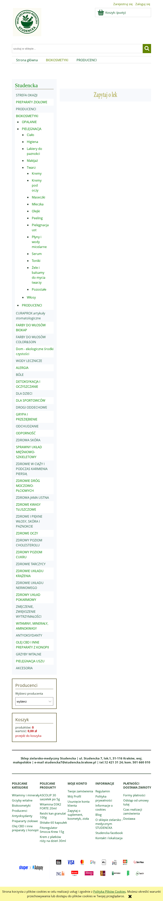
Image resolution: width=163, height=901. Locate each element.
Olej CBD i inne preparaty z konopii (25, 828)
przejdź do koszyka (28, 736)
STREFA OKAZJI (26, 95)
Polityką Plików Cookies (109, 891)
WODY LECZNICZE (29, 361)
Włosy (31, 297)
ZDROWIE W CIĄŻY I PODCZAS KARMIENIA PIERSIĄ (32, 469)
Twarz (31, 167)
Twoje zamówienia (80, 791)
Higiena (32, 142)
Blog (98, 815)
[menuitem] (27, 60)
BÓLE (20, 374)
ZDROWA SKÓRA (28, 440)
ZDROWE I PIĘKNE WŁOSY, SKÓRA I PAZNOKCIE (29, 521)
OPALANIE (29, 122)
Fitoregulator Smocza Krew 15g (52, 830)
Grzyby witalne (22, 800)
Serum (37, 254)
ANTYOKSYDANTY (29, 635)
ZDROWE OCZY (27, 533)
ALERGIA (22, 368)
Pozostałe (39, 289)
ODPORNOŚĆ (26, 433)
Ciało (30, 135)
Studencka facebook (109, 833)
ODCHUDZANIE (27, 426)
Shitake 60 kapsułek (53, 822)
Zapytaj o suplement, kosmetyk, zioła (78, 815)
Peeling (37, 218)
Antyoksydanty (22, 816)
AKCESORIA (24, 668)
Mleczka (38, 204)
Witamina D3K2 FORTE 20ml (50, 806)
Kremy (37, 173)
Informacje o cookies (104, 807)
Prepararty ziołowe (25, 821)
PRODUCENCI (26, 109)
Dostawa (129, 819)
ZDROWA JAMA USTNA (32, 497)
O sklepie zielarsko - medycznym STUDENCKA (109, 824)
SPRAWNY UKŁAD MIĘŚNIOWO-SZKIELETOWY (29, 452)
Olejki (36, 211)
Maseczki (38, 197)
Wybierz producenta (29, 693)
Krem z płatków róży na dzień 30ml (53, 839)
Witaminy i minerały (26, 795)
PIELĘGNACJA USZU (30, 661)
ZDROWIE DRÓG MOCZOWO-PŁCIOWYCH (28, 486)
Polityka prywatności (103, 798)
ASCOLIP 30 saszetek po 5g (50, 797)
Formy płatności (134, 795)
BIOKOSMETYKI (27, 116)
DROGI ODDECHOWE (31, 407)
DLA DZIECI (24, 393)
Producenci (19, 811)
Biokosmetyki (21, 805)
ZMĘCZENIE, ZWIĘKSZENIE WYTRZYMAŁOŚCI (28, 611)
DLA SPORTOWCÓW (30, 400)
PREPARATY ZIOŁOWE (31, 102)
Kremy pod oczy (37, 185)
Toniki (36, 261)
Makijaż (32, 160)
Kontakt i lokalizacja (108, 838)
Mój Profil (74, 796)
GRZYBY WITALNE (28, 654)
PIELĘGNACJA (31, 129)
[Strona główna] (26, 24)
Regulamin (102, 791)
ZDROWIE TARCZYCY (31, 564)
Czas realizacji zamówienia (132, 811)
